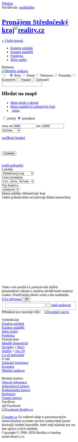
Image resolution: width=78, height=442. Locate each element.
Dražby (7, 351)
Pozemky (65, 75)
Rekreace (47, 75)
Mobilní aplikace (13, 370)
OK (27, 299)
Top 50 (20, 351)
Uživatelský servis (56, 312)
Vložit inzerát (12, 41)
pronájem (28, 118)
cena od (7, 126)
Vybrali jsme (10, 339)
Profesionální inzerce (16, 390)
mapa (15, 110)
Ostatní (26, 80)
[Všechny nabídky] (7, 75)
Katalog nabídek (21, 48)
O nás (6, 359)
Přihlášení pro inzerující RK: (21, 312)
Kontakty (8, 366)
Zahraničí (42, 80)
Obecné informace (14, 382)
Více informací (12, 299)
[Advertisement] (39, 242)
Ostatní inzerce (12, 398)
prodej (11, 118)
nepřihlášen (27, 7)
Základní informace (15, 363)
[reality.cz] (9, 417)
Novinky (8, 347)
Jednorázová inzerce (15, 386)
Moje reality (18, 60)
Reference (9, 394)
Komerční (8, 80)
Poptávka (16, 56)
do (38, 126)
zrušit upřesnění (12, 165)
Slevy (21, 347)
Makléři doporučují (15, 343)
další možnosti (61, 305)
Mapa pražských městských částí (32, 106)
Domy (30, 75)
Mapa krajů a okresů (24, 103)
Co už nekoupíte (13, 355)
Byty (17, 75)
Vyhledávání (10, 320)
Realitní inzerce (12, 378)
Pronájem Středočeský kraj (35, 26)
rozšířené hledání (13, 138)
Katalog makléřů (21, 52)
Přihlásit (7, 3)
